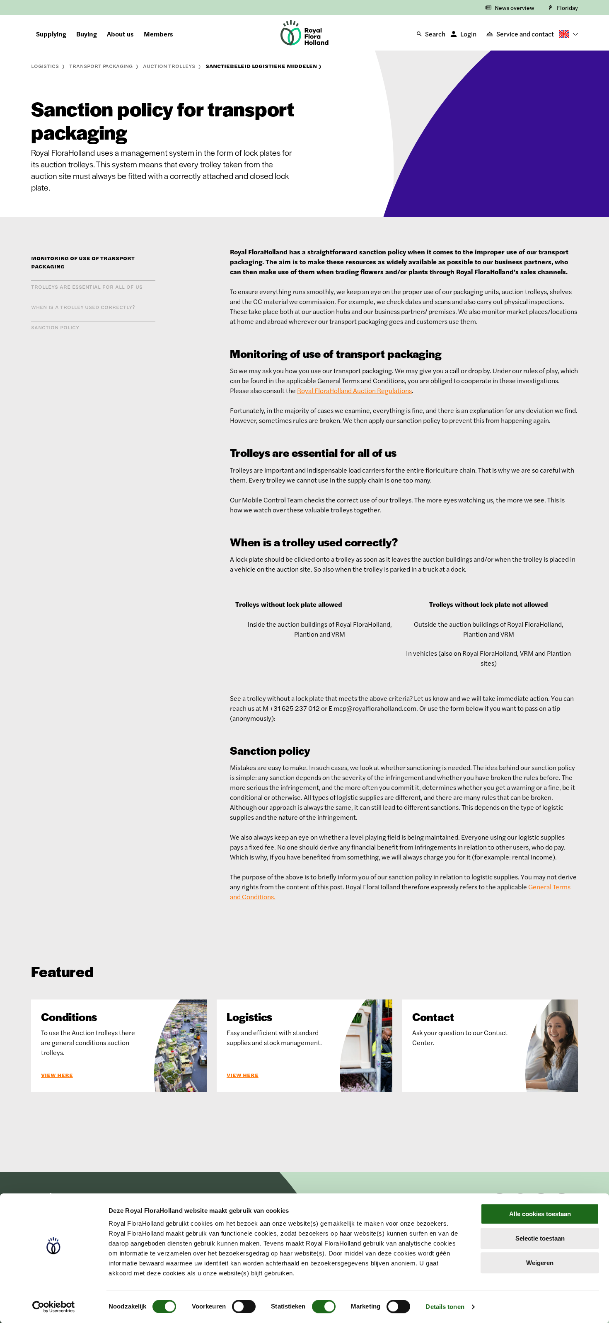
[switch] (244, 1306)
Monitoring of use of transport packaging (83, 262)
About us (120, 34)
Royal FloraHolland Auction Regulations (354, 390)
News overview (514, 7)
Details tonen (444, 1306)
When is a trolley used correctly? (83, 307)
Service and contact (525, 34)
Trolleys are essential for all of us (87, 286)
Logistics (45, 66)
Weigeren (539, 1262)
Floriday (567, 7)
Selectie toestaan (540, 1238)
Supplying (51, 34)
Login (468, 34)
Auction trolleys (170, 66)
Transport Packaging (102, 66)
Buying (86, 34)
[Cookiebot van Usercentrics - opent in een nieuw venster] (53, 1307)
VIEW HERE (57, 1075)
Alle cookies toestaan (540, 1213)
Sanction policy (55, 327)
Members (158, 34)
